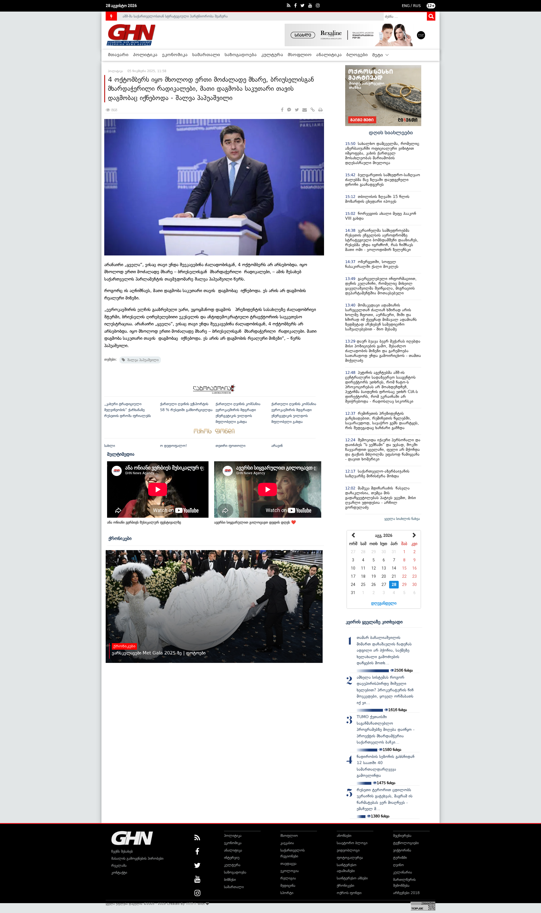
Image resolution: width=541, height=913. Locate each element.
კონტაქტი (119, 872)
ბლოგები (357, 55)
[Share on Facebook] (282, 110)
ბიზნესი (230, 879)
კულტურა (272, 55)
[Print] (320, 110)
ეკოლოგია (289, 871)
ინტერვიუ (232, 857)
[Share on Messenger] (289, 110)
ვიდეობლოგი (348, 850)
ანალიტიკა (329, 55)
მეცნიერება (402, 835)
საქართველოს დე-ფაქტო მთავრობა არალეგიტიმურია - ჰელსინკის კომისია (186, 16)
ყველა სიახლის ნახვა (402, 519)
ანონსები (344, 835)
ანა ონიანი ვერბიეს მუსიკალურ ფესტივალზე (144, 522)
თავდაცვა (288, 863)
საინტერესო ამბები (352, 878)
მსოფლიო (300, 55)
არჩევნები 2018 (406, 893)
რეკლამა (119, 865)
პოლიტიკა (145, 55)
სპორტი (286, 893)
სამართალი (206, 55)
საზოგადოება (241, 55)
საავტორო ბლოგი (352, 843)
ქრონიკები (120, 538)
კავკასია (287, 843)
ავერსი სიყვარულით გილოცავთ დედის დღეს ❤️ (255, 522)
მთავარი (118, 55)
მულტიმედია (120, 454)
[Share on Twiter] (296, 110)
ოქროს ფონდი (349, 893)
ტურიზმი (400, 857)
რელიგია (288, 878)
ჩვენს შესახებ (122, 851)
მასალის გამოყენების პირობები (137, 858)
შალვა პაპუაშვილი (142, 360)
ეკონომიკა (175, 55)
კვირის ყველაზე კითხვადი (374, 622)
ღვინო (398, 865)
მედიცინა (287, 885)
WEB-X (191, 904)
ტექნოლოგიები (406, 843)
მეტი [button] (378, 55)
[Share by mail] (304, 110)
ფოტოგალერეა (350, 857)
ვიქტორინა (402, 850)
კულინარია (402, 872)
